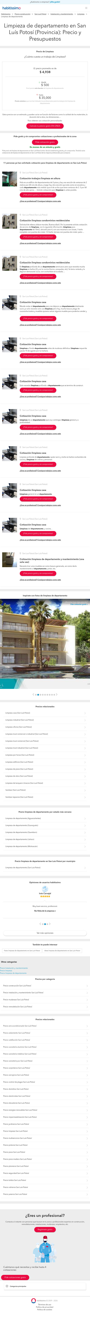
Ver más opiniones (45, 933)
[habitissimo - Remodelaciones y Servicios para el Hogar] (11, 8)
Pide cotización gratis (45, 142)
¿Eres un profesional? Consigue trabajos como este (40, 201)
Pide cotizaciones (45, 1316)
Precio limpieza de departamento (13, 973)
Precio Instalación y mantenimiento (14, 968)
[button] (33, 694)
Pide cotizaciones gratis (15, 1277)
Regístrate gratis (45, 1230)
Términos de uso (44, 1305)
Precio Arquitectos (11, 1292)
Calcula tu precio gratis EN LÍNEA (45, 126)
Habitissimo (5, 14)
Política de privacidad (44, 1307)
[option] (45, 644)
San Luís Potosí (40, 14)
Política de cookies (44, 1310)
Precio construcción (22, 14)
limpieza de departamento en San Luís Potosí (22, 950)
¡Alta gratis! (55, 2)
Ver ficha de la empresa (44, 913)
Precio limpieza (6, 971)
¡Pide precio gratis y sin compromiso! (38, 195)
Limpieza (80, 14)
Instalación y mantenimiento (62, 14)
